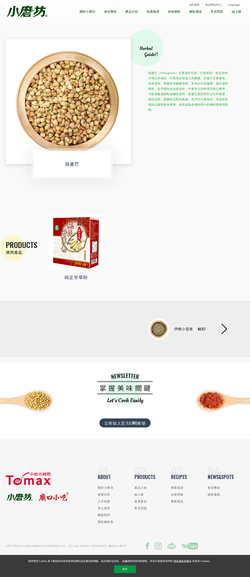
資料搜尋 (194, 4)
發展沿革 (104, 494)
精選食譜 (177, 487)
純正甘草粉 (76, 277)
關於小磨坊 (105, 487)
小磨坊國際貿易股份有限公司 (27, 12)
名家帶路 (177, 494)
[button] (16, 101)
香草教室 (140, 501)
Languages (234, 4)
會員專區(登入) (213, 4)
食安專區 (214, 487)
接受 (125, 569)
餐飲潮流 (177, 501)
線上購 (139, 494)
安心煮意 (104, 508)
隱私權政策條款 (182, 561)
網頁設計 (113, 546)
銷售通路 (214, 494)
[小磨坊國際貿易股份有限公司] (28, 484)
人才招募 (104, 501)
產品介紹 (140, 487)
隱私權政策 (105, 521)
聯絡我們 (104, 515)
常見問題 (140, 508)
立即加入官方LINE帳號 (125, 423)
